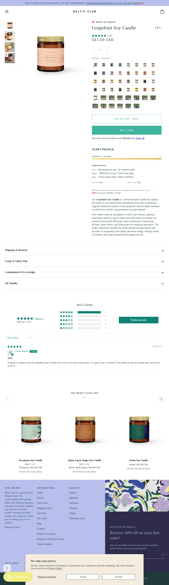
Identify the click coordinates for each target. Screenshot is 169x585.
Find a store (42, 503)
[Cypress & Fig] (121, 66)
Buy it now (127, 130)
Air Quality (11, 283)
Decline (118, 577)
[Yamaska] (137, 99)
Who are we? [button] (13, 488)
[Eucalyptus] (129, 66)
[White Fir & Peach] (112, 66)
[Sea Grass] (96, 90)
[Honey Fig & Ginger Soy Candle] (84, 430)
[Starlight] (96, 74)
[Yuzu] (154, 74)
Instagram (73, 498)
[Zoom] (21, 84)
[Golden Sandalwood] (137, 82)
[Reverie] (104, 99)
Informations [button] (46, 488)
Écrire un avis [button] (138, 320)
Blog (39, 523)
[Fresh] (121, 107)
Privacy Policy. (56, 568)
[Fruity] (112, 107)
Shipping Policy (44, 508)
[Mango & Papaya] (96, 82)
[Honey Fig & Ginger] (104, 82)
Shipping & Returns (16, 250)
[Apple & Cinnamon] (145, 74)
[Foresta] (121, 99)
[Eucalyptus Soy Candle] (30, 430)
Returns (40, 498)
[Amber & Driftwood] (145, 66)
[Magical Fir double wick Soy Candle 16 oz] (96, 99)
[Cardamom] (129, 82)
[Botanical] (129, 107)
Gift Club (41, 513)
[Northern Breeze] (154, 82)
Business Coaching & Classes (50, 539)
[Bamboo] (154, 66)
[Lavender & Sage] (104, 74)
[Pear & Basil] (112, 82)
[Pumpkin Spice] (121, 82)
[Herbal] (145, 99)
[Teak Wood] (129, 74)
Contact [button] (74, 488)
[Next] (161, 399)
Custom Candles (44, 544)
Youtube (73, 508)
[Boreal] (136, 107)
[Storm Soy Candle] (138, 430)
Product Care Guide (46, 534)
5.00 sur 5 (39, 318)
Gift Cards (42, 518)
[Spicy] (96, 107)
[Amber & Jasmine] (137, 90)
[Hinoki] (112, 90)
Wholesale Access (77, 518)
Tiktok (72, 513)
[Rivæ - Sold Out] (154, 99)
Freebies (41, 529)
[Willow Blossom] (129, 90)
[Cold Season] (104, 107)
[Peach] (137, 74)
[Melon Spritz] (154, 90)
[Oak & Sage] (104, 66)
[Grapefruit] (121, 74)
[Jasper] (129, 99)
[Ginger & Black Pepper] (17, 472)
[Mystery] (121, 90)
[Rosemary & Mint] (137, 66)
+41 (42, 472)
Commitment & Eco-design (20, 272)
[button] (99, 35)
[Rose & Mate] (145, 90)
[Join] (161, 554)
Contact (72, 492)
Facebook (73, 503)
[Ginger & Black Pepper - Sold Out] (96, 66)
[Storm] (145, 82)
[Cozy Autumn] (112, 99)
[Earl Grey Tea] (112, 74)
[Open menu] (10, 11)
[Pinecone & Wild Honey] (104, 90)
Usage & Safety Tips (16, 261)
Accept (83, 577)
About (40, 492)
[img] (14, 346)
